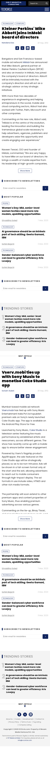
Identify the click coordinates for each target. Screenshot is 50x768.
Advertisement (28, 719)
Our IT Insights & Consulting (13, 3)
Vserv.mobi (8, 410)
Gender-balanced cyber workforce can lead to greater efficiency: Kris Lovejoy (23, 258)
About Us (9, 719)
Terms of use (26, 722)
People (5, 203)
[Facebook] (17, 48)
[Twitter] (22, 48)
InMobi (26, 62)
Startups (20, 23)
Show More (25, 170)
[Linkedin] (27, 48)
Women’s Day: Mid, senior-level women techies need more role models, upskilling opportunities (21, 211)
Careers (18, 719)
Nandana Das (8, 42)
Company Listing (25, 725)
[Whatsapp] (33, 48)
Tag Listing (37, 722)
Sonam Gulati (8, 390)
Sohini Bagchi (8, 244)
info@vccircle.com (25, 740)
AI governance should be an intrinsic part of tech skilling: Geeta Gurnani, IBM (23, 234)
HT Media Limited (14, 738)
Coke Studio (35, 430)
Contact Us (40, 719)
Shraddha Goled (9, 220)
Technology (8, 23)
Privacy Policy (14, 722)
